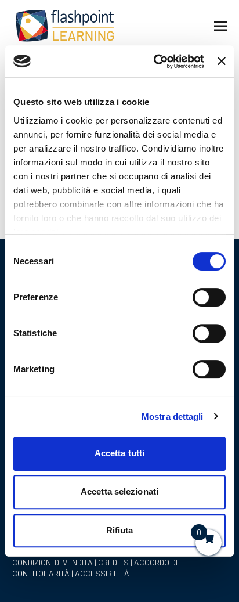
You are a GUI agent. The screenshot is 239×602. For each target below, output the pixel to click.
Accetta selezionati (119, 491)
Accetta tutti (119, 453)
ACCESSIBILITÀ (102, 573)
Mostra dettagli (173, 416)
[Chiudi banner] (222, 61)
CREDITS (113, 562)
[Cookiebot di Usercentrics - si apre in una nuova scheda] (155, 61)
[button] (220, 26)
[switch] (209, 297)
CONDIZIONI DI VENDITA (52, 562)
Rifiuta (119, 530)
